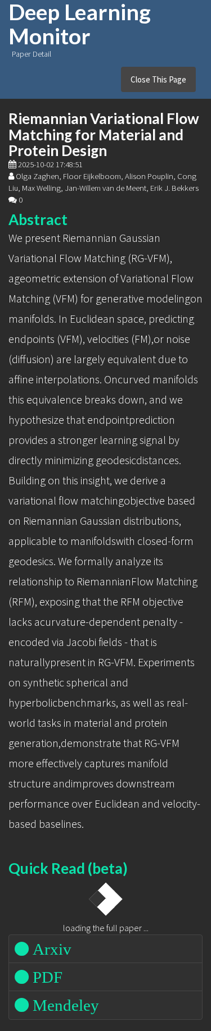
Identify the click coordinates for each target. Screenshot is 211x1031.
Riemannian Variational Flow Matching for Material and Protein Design (103, 134)
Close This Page (158, 79)
